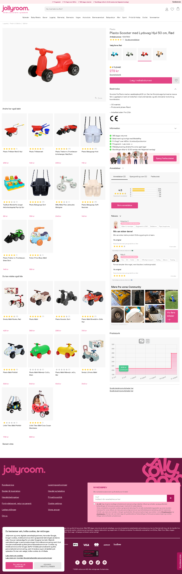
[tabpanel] (53, 65)
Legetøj (5, 23)
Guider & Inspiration (11, 491)
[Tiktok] (98, 562)
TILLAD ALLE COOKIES (19, 566)
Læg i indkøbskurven (141, 80)
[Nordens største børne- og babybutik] (15, 8)
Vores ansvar (54, 509)
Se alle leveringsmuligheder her (121, 391)
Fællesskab (155, 176)
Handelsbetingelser (10, 497)
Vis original (117, 240)
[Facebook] (77, 562)
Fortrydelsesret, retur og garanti (16, 503)
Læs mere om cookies (14, 555)
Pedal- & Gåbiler (15, 23)
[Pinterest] (105, 562)
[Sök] (121, 9)
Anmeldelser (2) (119, 176)
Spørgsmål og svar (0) (138, 176)
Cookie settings (55, 503)
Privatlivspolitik (55, 497)
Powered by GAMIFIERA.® (119, 324)
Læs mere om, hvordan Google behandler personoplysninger (29, 558)
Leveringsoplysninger (57, 485)
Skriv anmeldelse (124, 205)
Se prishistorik (115, 75)
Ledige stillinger (9, 509)
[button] (172, 9)
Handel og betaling (56, 491)
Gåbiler (25, 23)
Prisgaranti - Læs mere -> (122, 144)
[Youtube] (91, 562)
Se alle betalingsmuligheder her (121, 388)
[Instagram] (84, 562)
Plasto (112, 29)
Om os (5, 516)
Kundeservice (176, 2)
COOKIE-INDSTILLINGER (47, 566)
